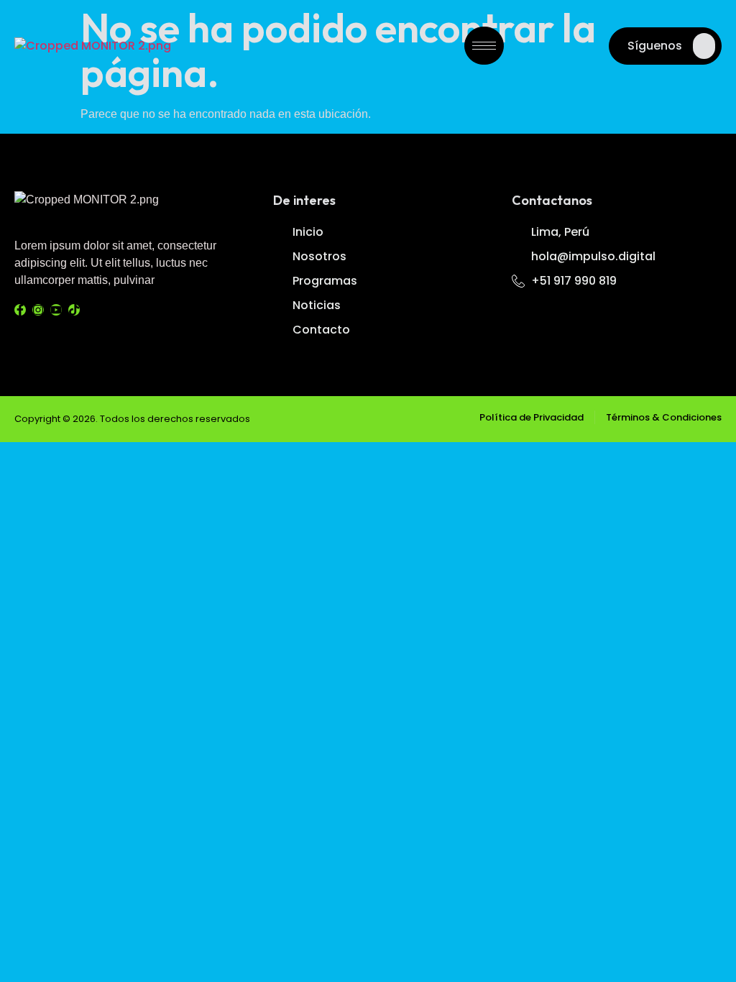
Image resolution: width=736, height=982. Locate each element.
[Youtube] (56, 310)
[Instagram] (38, 310)
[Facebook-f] (20, 310)
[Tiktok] (74, 310)
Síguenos (654, 45)
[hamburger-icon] (484, 46)
